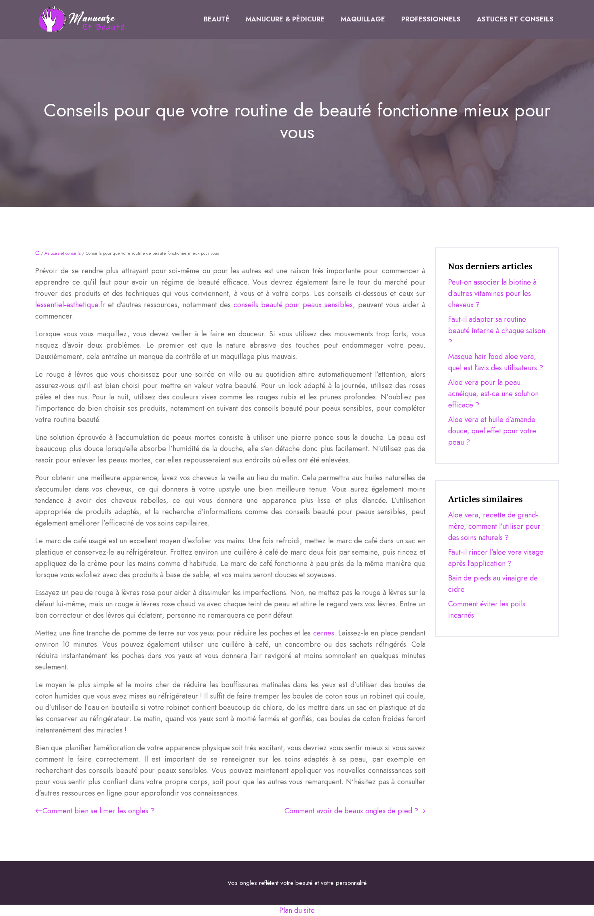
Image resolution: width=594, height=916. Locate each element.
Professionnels (431, 19)
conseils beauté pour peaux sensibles (293, 305)
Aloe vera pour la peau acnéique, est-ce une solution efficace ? (493, 393)
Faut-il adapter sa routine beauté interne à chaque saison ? (496, 330)
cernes (323, 633)
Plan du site (297, 910)
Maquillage (363, 19)
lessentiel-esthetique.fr (70, 305)
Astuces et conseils (515, 19)
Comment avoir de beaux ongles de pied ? (351, 811)
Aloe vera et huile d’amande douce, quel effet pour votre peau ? (492, 430)
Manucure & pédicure (285, 19)
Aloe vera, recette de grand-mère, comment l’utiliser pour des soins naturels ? (494, 526)
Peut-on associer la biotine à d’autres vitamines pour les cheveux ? (492, 293)
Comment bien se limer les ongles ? (98, 811)
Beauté (217, 19)
